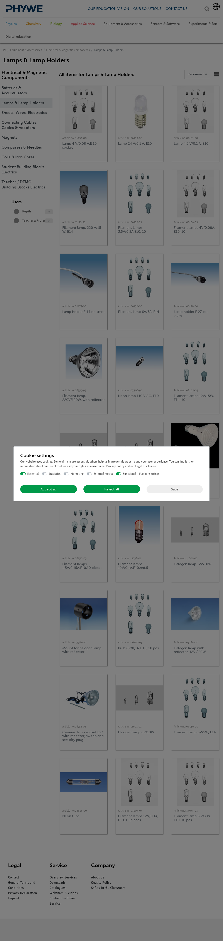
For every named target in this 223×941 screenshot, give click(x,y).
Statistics (55, 473)
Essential (33, 473)
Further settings (149, 473)
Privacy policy (115, 466)
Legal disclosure (145, 466)
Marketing (77, 473)
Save (174, 489)
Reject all (111, 489)
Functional (129, 473)
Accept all (48, 489)
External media (103, 473)
